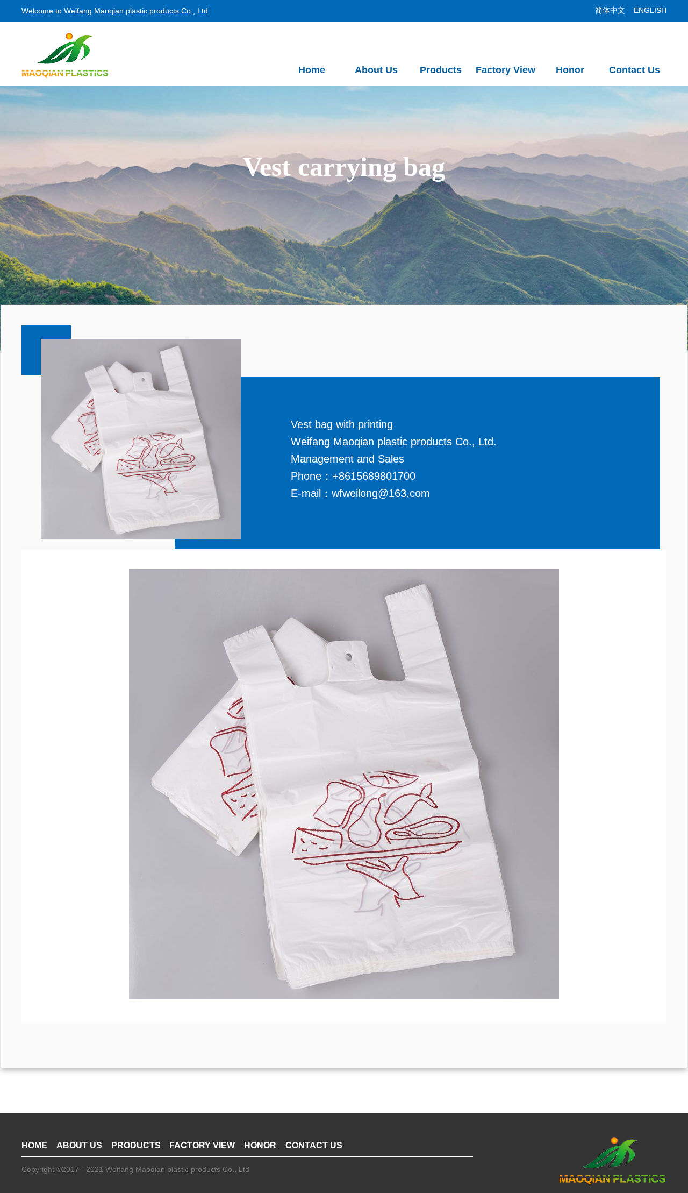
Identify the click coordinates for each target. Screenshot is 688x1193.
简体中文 (611, 10)
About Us (376, 70)
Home (311, 70)
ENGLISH (650, 10)
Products (441, 70)
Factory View (505, 70)
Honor (570, 70)
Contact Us (634, 70)
